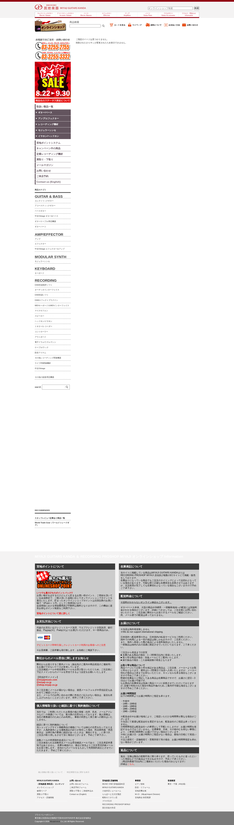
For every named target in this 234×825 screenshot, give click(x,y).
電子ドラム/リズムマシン (45, 342)
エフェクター (40, 244)
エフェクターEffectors (106, 14)
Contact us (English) (78, 794)
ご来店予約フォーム (78, 787)
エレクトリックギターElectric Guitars (45, 14)
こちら (130, 764)
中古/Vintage (40, 368)
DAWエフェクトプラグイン (46, 300)
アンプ (37, 239)
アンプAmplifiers (127, 14)
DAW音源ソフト (41, 295)
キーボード (39, 273)
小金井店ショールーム (111, 791)
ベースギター (40, 211)
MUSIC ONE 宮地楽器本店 (113, 784)
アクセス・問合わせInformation (189, 14)
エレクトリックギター (44, 201)
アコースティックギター (45, 206)
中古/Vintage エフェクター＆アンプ (50, 249)
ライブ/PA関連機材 (43, 363)
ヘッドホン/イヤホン (43, 321)
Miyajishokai (55, 821)
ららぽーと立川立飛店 (111, 794)
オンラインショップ (45, 787)
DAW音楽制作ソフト (43, 285)
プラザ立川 (107, 801)
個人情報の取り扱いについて (50, 772)
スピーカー (39, 316)
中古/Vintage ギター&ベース (46, 216)
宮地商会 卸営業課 (143, 797)
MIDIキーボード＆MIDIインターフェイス (52, 305)
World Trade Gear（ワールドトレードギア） (52, 524)
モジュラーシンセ (42, 261)
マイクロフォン (41, 311)
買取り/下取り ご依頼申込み (81, 791)
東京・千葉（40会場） (177, 784)
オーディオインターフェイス (47, 290)
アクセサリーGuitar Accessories (168, 14)
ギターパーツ (40, 227)
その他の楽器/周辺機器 (44, 377)
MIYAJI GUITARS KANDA (113, 787)
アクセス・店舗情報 (45, 797)
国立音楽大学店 (108, 808)
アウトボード (40, 337)
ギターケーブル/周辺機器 (45, 221)
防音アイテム (40, 353)
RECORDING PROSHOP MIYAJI (116, 804)
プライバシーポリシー (44, 815)
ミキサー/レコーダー (43, 326)
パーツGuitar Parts (148, 14)
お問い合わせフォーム (79, 784)
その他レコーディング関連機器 (48, 358)
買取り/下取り (43, 794)
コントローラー (41, 332)
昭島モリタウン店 (109, 797)
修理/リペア (42, 791)
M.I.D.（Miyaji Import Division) (147, 794)
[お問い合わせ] (190, 26)
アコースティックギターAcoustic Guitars (65, 14)
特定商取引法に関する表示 (78, 772)
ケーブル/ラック (41, 347)
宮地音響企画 (140, 791)
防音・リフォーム (142, 787)
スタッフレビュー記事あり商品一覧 (50, 518)
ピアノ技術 (139, 784)
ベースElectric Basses (86, 14)
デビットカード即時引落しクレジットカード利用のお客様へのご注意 (71, 645)
